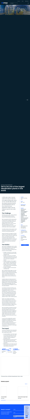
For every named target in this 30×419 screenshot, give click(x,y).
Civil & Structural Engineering (23, 210)
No (26, 417)
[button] (2, 392)
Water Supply (23, 205)
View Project (2, 398)
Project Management (24, 211)
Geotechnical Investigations (23, 221)
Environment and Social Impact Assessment (24, 218)
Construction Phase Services (24, 216)
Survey (22, 222)
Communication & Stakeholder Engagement (23, 213)
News (22, 1)
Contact (18, 1)
